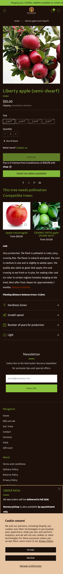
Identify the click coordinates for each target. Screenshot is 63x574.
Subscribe (31, 388)
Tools (5, 442)
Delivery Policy (10, 469)
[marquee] (31, 3)
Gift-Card (7, 448)
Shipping (7, 105)
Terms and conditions (14, 464)
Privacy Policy (46, 541)
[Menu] (4, 10)
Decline (31, 558)
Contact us (21, 147)
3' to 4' (9, 121)
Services (7, 437)
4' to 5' (22, 121)
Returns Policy (10, 474)
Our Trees (8, 426)
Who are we (9, 421)
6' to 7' (48, 121)
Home (17, 21)
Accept (30, 549)
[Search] (58, 10)
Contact (7, 431)
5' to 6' (35, 121)
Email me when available (31, 173)
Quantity (7, 129)
